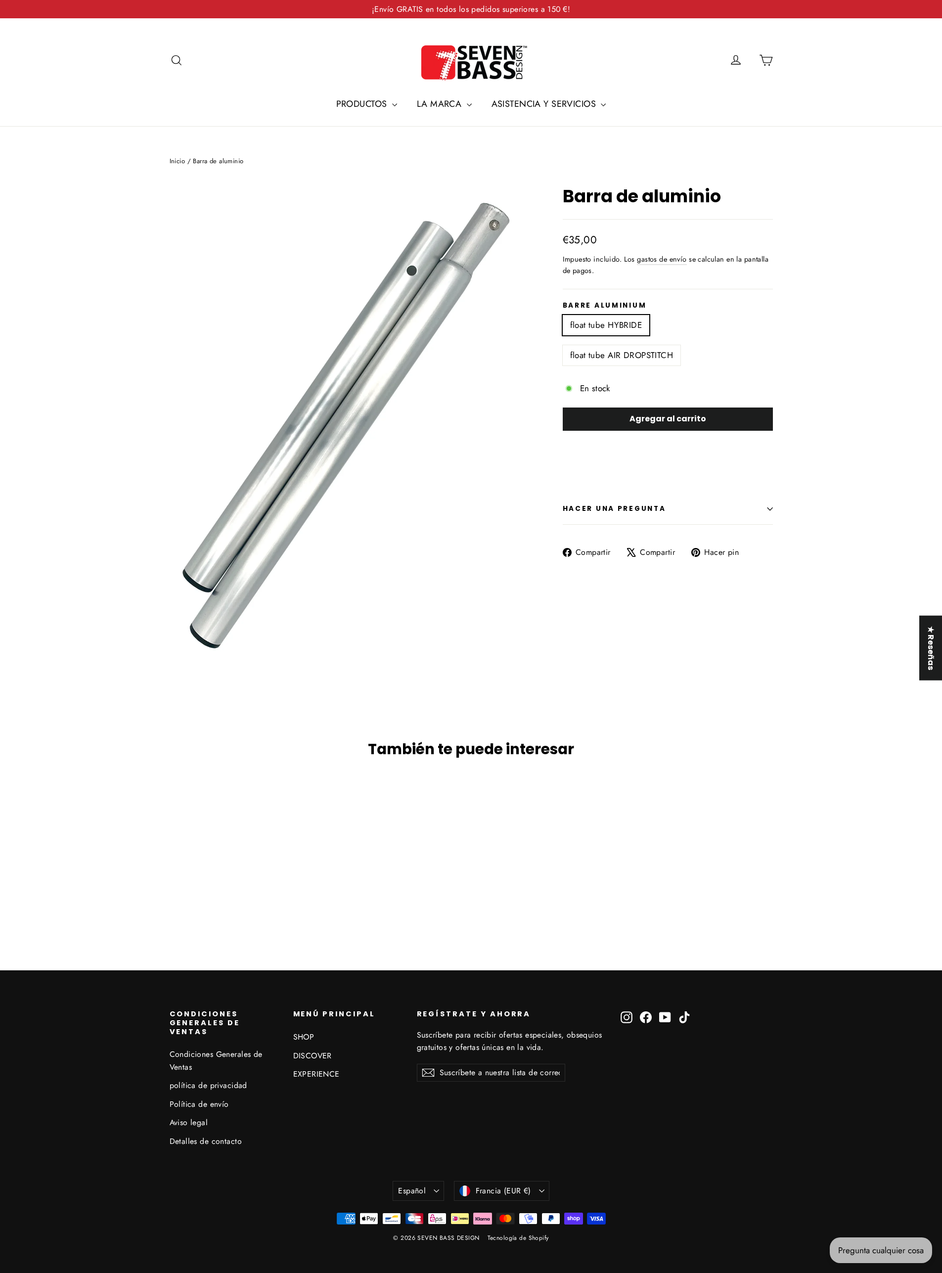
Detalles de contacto (206, 1141)
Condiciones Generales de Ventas (216, 1060)
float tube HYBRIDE (606, 325)
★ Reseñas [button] (931, 648)
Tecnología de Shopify (518, 1237)
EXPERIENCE (316, 1074)
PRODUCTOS (363, 103)
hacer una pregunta (614, 508)
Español (412, 1190)
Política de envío (199, 1104)
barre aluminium (605, 306)
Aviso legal (189, 1122)
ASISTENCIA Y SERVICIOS (545, 103)
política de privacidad (208, 1085)
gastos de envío (661, 259)
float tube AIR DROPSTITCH (621, 355)
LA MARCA (440, 103)
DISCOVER (312, 1055)
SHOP (303, 1037)
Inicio (177, 161)
